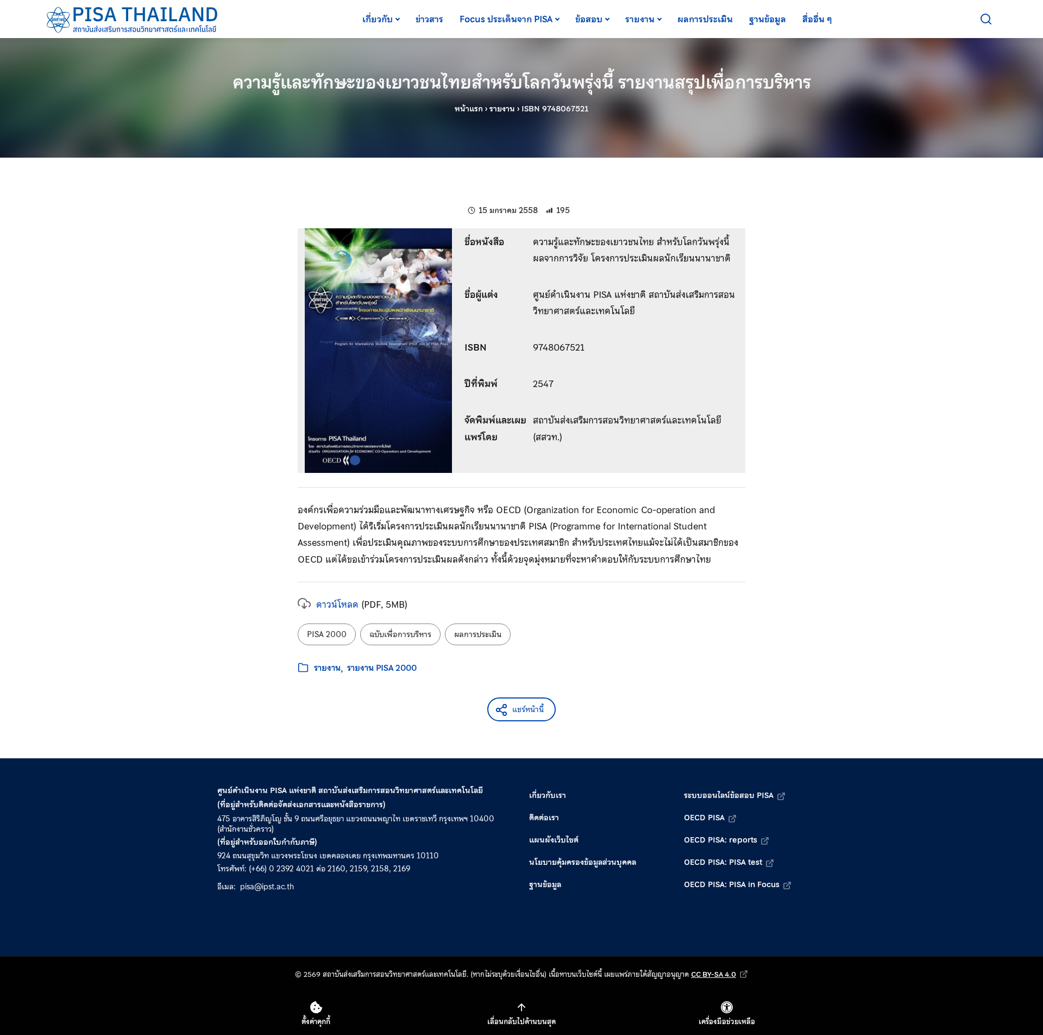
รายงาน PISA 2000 (382, 668)
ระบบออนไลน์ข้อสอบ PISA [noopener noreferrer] (729, 795)
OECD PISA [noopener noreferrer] (704, 818)
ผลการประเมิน (705, 19)
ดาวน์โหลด (337, 604)
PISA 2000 (327, 634)
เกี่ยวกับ (377, 19)
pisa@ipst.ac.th (267, 887)
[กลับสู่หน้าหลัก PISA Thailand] (132, 19)
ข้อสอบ (588, 19)
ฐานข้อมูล (767, 19)
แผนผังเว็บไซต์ (554, 840)
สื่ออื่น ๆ (817, 19)
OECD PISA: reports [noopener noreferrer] (720, 840)
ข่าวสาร (429, 19)
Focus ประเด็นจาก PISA (506, 19)
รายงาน (640, 19)
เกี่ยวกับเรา (547, 795)
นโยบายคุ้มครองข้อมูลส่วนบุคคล (582, 862)
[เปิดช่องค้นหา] (986, 19)
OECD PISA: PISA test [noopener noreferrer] (723, 862)
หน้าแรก (469, 109)
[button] (521, 709)
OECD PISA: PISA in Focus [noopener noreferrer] (732, 884)
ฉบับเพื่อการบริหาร (400, 634)
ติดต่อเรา (544, 818)
